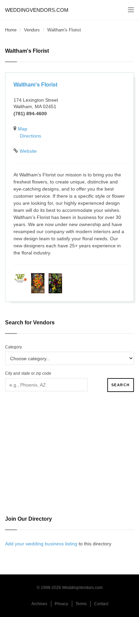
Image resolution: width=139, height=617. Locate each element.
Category (13, 347)
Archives (39, 603)
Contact (101, 603)
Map (22, 128)
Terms (81, 603)
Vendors (32, 29)
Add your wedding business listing (41, 543)
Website (28, 151)
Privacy (61, 603)
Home (11, 29)
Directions (30, 136)
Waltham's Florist (35, 85)
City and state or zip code (28, 373)
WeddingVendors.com (36, 10)
